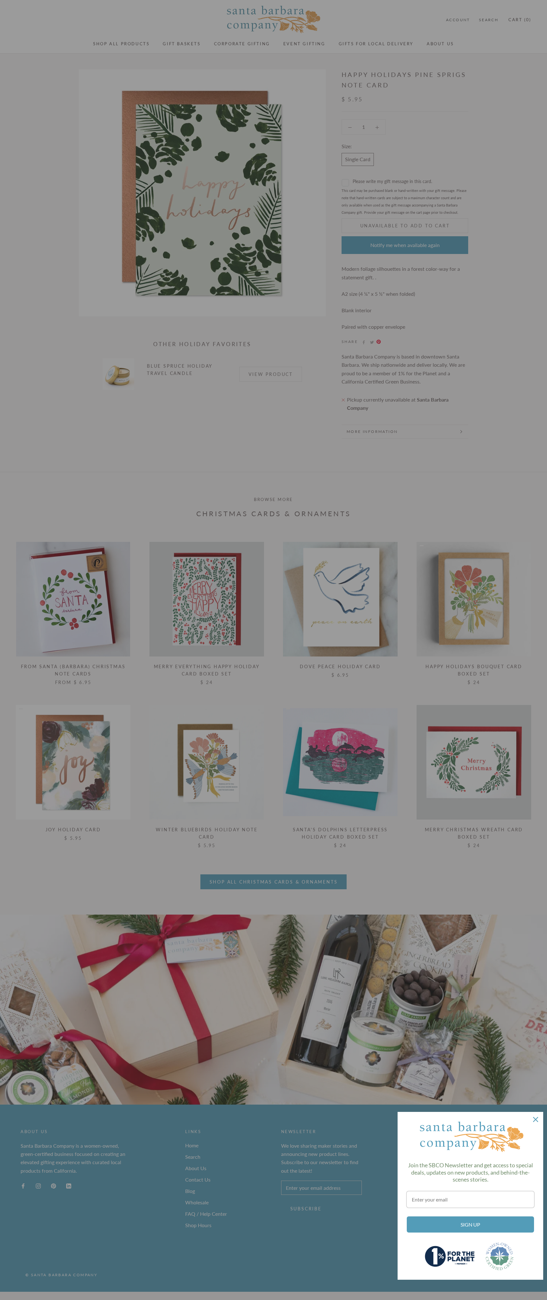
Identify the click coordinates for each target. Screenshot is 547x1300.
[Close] (535, 1119)
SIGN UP (470, 1224)
